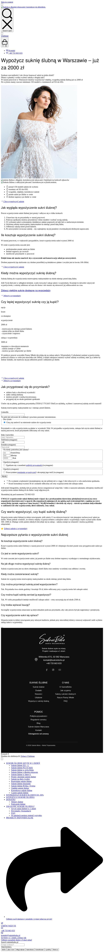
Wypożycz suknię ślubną (38, 701)
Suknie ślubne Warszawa (38, 727)
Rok (14, 458)
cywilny (48, 950)
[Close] (2, 758)
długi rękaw (20, 950)
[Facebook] (46, 670)
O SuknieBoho (65, 687)
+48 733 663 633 (54, 663)
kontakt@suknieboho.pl (54, 660)
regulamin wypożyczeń (26, 472)
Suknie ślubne (38, 687)
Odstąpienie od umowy (38, 734)
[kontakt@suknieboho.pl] (2, 933)
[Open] (2, 4)
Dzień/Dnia (15, 453)
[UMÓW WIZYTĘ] (2, 923)
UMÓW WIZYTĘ (8, 926)
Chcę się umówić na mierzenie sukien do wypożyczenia (28, 422)
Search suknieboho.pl (9, 942)
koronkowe (40, 950)
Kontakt (38, 730)
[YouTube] (59, 670)
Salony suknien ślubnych (65, 694)
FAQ (65, 701)
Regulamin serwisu (38, 720)
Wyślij (4, 476)
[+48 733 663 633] (2, 928)
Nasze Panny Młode (65, 697)
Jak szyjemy (65, 690)
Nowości (38, 694)
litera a (55, 950)
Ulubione (4, 36)
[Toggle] (2, 627)
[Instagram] (53, 670)
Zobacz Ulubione (28, 756)
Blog (38, 723)
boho (4, 950)
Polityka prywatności (38, 716)
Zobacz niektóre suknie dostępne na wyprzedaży (25, 290)
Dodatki (38, 690)
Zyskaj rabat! (16, 940)
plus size (11, 950)
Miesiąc (14, 455)
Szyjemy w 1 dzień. (13, 938)
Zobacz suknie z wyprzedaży (15, 528)
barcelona (30, 950)
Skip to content (7, 2)
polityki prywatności (34, 465)
